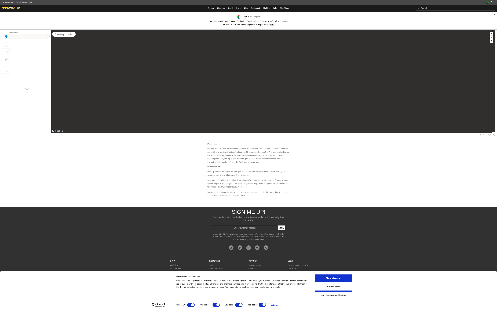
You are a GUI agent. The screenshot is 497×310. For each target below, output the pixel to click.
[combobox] (455, 8)
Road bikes (174, 265)
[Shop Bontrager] (24, 2)
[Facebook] (248, 247)
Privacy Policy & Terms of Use (298, 265)
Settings (274, 305)
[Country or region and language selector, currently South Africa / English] (487, 2)
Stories (211, 265)
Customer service (254, 265)
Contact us (252, 268)
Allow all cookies (333, 278)
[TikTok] (240, 247)
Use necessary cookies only (333, 295)
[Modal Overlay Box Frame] (248, 225)
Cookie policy (292, 268)
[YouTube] (257, 247)
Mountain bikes (175, 268)
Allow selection (334, 287)
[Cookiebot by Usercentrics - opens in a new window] (158, 305)
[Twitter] (266, 247)
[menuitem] (211, 8)
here (272, 25)
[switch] (216, 305)
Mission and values (216, 268)
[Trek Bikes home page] (8, 2)
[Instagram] (231, 247)
